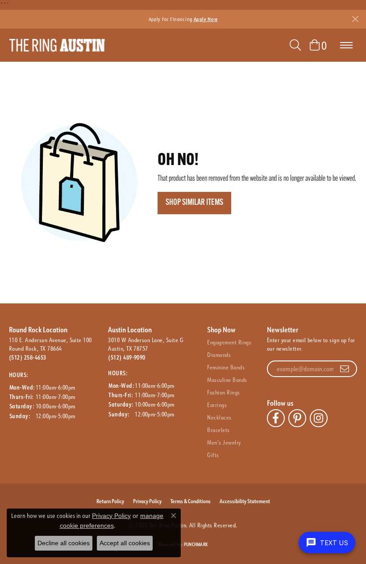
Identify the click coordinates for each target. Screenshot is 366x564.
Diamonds (219, 354)
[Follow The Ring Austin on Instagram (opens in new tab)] (319, 418)
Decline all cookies (63, 543)
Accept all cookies (125, 543)
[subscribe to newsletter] (344, 369)
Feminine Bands (226, 367)
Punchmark (196, 544)
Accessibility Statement (245, 501)
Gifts (213, 454)
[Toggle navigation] (346, 45)
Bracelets (218, 429)
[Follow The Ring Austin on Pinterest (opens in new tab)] (297, 418)
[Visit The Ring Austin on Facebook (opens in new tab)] (276, 418)
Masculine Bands (227, 379)
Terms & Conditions (191, 501)
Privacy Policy (147, 501)
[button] (295, 45)
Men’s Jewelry (224, 442)
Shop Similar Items (194, 203)
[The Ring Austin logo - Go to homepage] (57, 45)
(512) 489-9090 (127, 357)
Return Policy (110, 501)
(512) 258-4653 (27, 357)
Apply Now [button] (206, 19)
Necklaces (219, 417)
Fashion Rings (223, 392)
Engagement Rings (229, 342)
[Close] (355, 19)
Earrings (217, 404)
